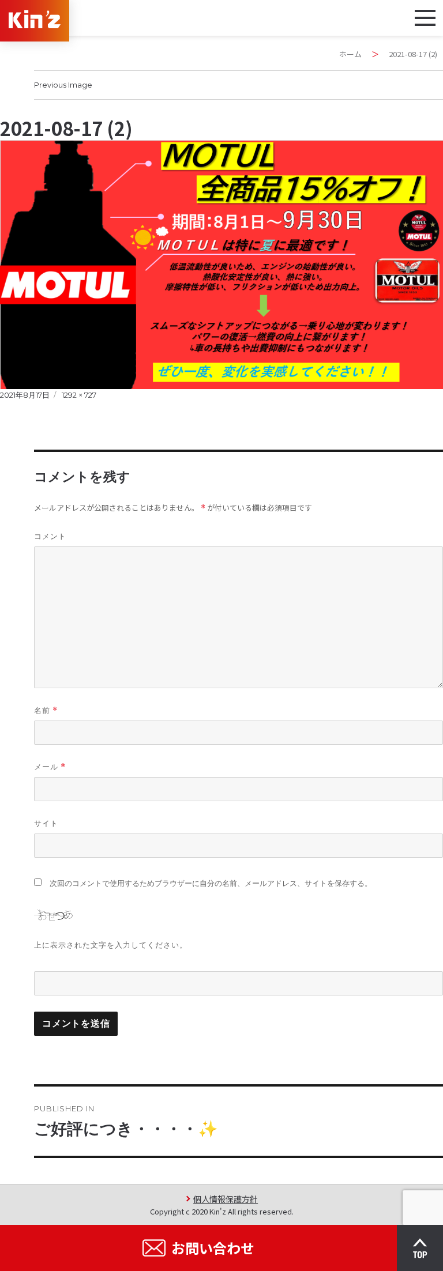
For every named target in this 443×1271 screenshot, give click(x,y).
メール (50, 767)
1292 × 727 (79, 394)
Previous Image (63, 84)
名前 (46, 710)
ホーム (350, 53)
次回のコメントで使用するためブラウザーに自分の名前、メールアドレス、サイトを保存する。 (211, 883)
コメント (50, 536)
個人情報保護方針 (225, 1199)
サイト (46, 823)
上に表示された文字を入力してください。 (110, 944)
